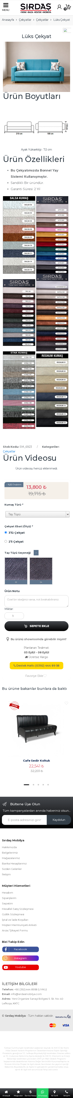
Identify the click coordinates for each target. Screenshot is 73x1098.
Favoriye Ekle (34, 676)
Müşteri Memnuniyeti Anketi (19, 925)
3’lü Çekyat (16, 532)
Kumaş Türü (13, 504)
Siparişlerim (9, 898)
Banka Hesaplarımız (14, 863)
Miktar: (8, 609)
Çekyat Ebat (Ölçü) (18, 526)
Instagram (20, 958)
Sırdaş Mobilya (15, 1015)
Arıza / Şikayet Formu (15, 930)
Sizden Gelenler (12, 868)
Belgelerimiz (10, 852)
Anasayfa (8, 20)
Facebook (20, 949)
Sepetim (7, 903)
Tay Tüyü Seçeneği (17, 552)
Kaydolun (59, 820)
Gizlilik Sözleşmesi (13, 914)
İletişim (6, 874)
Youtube (20, 967)
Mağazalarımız (11, 858)
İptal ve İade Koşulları (15, 919)
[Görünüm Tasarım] (63, 1016)
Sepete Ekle (39, 626)
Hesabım (7, 892)
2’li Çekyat (15, 541)
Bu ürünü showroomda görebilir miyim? (38, 639)
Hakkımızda (9, 847)
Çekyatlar (25, 20)
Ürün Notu (12, 591)
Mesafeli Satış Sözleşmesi (17, 908)
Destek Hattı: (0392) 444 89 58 (38, 665)
